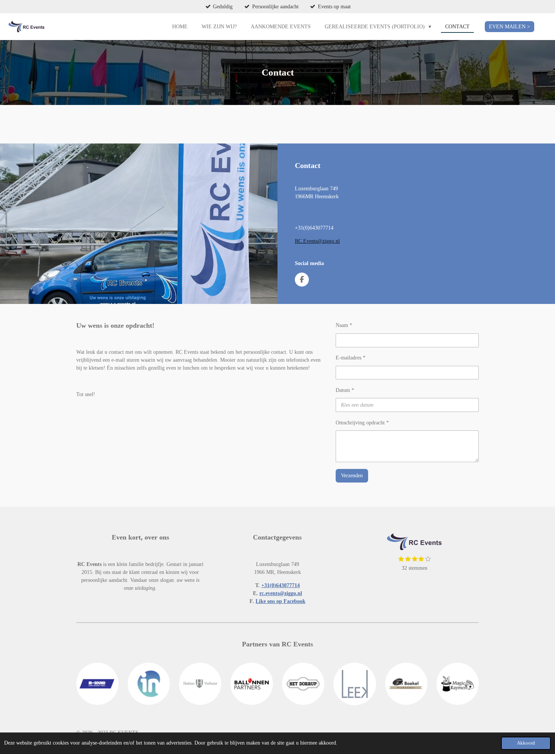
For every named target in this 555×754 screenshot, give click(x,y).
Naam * (344, 325)
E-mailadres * (350, 358)
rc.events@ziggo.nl (280, 593)
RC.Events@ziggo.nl (317, 241)
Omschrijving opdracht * (362, 423)
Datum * (345, 390)
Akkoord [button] (526, 743)
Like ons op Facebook (280, 601)
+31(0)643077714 (280, 585)
